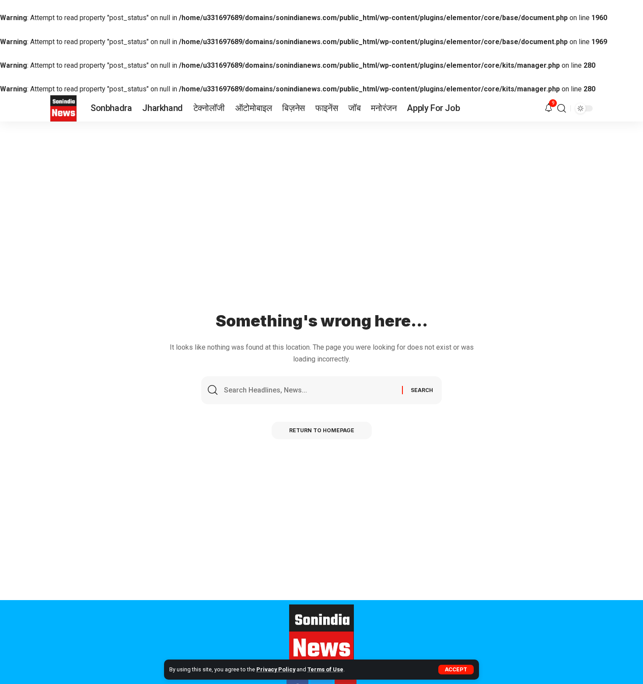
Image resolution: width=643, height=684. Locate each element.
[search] (561, 108)
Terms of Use (325, 669)
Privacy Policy (275, 669)
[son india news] (63, 108)
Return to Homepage (321, 430)
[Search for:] (309, 390)
